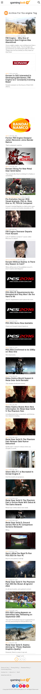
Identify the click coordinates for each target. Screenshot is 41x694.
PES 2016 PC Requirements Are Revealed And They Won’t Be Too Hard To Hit (20, 294)
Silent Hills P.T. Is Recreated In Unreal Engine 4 (19, 473)
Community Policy (6, 669)
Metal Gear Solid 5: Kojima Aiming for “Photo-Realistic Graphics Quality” (18, 647)
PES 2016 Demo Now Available (19, 323)
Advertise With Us (6, 675)
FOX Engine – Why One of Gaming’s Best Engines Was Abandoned (18, 40)
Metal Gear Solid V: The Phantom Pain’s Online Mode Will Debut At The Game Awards (20, 502)
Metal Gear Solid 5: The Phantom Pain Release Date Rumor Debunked (20, 441)
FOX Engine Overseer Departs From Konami (19, 232)
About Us (12, 672)
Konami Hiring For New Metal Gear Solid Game (19, 170)
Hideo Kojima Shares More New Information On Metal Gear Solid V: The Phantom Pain (20, 409)
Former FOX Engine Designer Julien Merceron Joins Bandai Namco (19, 140)
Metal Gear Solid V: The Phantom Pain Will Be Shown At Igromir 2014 (20, 584)
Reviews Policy (25, 667)
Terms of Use (5, 667)
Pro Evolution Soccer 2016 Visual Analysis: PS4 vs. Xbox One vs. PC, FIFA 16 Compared (19, 201)
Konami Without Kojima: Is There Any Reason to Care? (20, 263)
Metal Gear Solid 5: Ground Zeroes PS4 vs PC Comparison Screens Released (19, 525)
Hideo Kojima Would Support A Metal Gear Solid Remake (19, 379)
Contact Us (4, 672)
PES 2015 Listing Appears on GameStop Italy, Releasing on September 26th (19, 614)
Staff (18, 672)
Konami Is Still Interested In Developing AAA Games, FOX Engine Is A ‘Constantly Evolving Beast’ (20, 78)
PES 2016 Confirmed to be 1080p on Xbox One (20, 351)
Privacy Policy (15, 667)
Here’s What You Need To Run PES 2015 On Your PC (19, 554)
